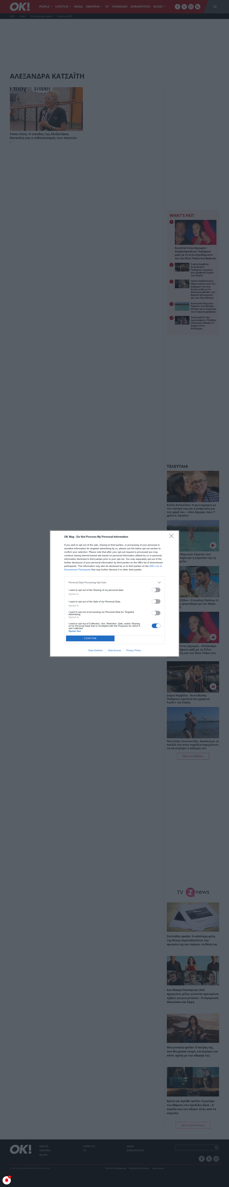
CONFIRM (90, 638)
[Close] (172, 537)
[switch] (156, 590)
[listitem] (114, 582)
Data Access (114, 650)
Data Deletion (95, 650)
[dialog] (114, 593)
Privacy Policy (133, 650)
